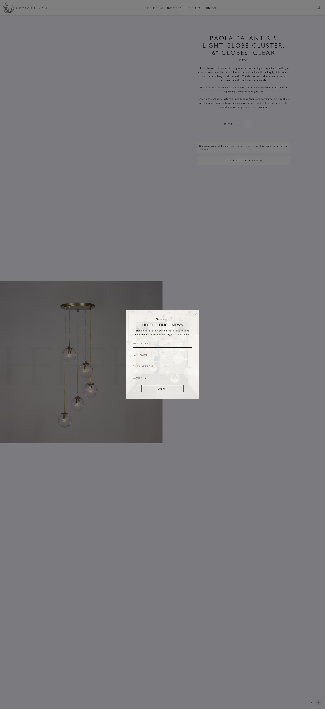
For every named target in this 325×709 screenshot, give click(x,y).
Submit (162, 388)
